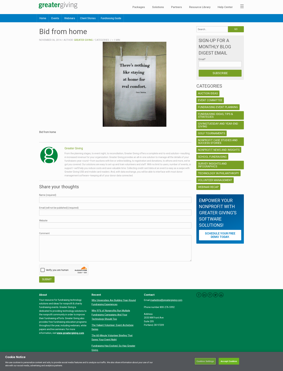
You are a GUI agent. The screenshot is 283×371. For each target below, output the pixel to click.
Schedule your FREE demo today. (220, 235)
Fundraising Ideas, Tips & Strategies (215, 115)
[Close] (277, 361)
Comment (44, 233)
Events (55, 18)
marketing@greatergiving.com (166, 300)
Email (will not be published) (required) (59, 207)
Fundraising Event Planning (218, 107)
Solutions (158, 7)
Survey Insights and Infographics (212, 165)
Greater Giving (83, 39)
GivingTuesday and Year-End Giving (218, 125)
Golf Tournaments (211, 133)
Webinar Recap (208, 187)
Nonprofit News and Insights (219, 149)
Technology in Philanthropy (218, 173)
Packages (138, 7)
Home (42, 18)
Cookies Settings (205, 361)
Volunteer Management (215, 180)
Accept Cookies (229, 361)
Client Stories (88, 18)
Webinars (69, 18)
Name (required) (47, 195)
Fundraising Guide (111, 18)
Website (43, 220)
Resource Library (199, 7)
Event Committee (210, 100)
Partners (176, 7)
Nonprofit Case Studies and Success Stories (218, 142)
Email (202, 59)
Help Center (225, 7)
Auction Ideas (208, 93)
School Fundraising (212, 156)
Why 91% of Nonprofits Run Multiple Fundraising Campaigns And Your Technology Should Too (111, 314)
